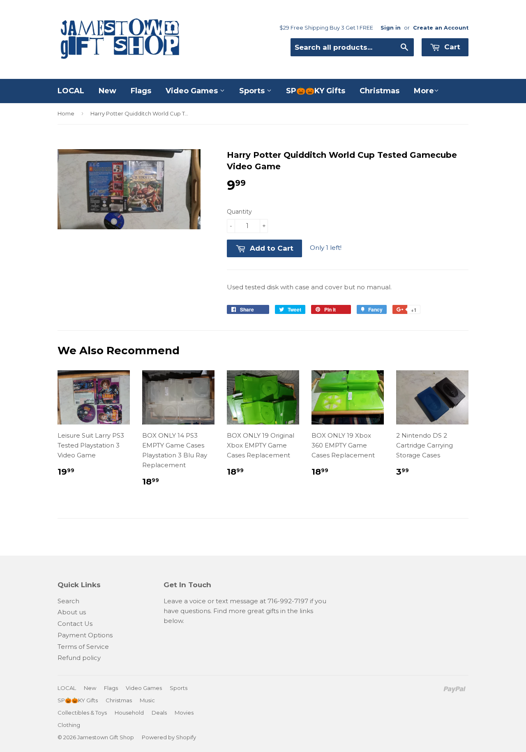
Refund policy (79, 658)
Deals (159, 712)
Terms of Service (83, 647)
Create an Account (440, 28)
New (107, 90)
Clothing (69, 725)
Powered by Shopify (169, 737)
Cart (451, 47)
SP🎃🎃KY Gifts (315, 90)
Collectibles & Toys (82, 712)
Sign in (391, 28)
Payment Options (85, 635)
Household (129, 712)
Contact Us (75, 623)
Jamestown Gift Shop (105, 737)
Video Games (193, 90)
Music (147, 700)
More (424, 90)
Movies (184, 712)
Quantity (239, 211)
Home (66, 113)
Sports (253, 90)
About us (72, 612)
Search (68, 601)
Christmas (379, 90)
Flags (141, 90)
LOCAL (71, 90)
